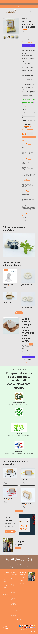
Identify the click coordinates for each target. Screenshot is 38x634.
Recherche (13, 592)
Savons (4, 579)
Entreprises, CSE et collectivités (14, 581)
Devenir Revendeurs (13, 585)
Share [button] (24, 362)
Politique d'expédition (13, 595)
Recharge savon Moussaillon (26, 503)
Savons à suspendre (4, 582)
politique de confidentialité (13, 608)
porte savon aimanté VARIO (9, 284)
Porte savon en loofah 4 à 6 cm (26, 307)
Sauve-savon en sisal (8, 302)
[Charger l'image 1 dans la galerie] (4, 37)
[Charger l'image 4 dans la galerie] (17, 37)
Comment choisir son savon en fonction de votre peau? (14, 576)
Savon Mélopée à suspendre (9, 498)
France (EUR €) (6, 628)
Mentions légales (14, 610)
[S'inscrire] (27, 567)
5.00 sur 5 (31, 126)
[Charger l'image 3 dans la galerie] (13, 37)
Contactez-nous (5, 594)
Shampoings (5, 585)
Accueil (4, 574)
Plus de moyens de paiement (28, 359)
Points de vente (5, 592)
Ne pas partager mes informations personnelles (14, 614)
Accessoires (5, 587)
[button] (3, 11)
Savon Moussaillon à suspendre (27, 479)
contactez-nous (14, 590)
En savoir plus (18, 437)
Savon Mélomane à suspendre (9, 479)
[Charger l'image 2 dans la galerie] (8, 37)
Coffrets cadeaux (6, 589)
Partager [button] (24, 106)
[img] (24, 143)
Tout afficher (19, 312)
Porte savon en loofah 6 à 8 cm (26, 284)
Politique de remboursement (14, 604)
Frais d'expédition (29, 345)
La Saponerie (24, 629)
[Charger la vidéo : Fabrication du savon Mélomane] (19, 245)
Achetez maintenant (10, 531)
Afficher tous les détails (30, 362)
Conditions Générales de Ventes (13, 599)
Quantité (23, 36)
